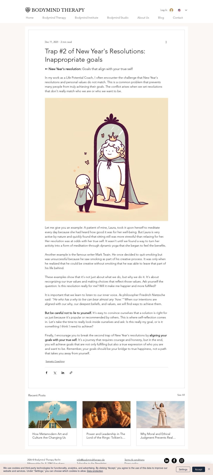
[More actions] (166, 42)
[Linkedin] (166, 460)
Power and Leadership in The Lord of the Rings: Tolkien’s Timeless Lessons (106, 435)
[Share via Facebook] (46, 372)
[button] (145, 17)
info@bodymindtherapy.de (91, 459)
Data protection (95, 471)
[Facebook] (174, 460)
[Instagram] (181, 460)
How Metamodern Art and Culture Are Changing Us (49, 435)
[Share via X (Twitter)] (54, 372)
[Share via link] (71, 372)
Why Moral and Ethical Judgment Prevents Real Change (156, 435)
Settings (183, 469)
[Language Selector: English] (182, 10)
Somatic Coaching (55, 361)
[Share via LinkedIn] (62, 372)
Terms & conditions (134, 459)
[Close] (209, 469)
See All (181, 394)
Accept (198, 469)
